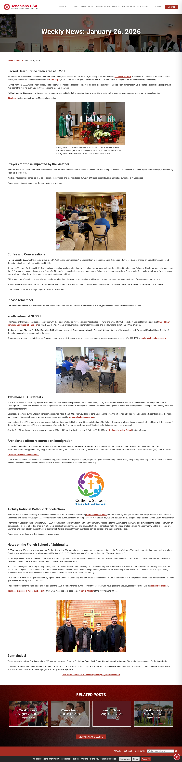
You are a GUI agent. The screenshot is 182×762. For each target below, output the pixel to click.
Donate (171, 7)
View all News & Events (91, 737)
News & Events (15, 60)
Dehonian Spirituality (106, 7)
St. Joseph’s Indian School (120, 430)
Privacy (117, 751)
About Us (63, 7)
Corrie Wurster (87, 591)
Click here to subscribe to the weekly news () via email (91, 674)
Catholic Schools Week (96, 514)
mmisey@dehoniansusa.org (153, 338)
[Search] (175, 751)
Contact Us (143, 7)
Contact (128, 751)
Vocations (127, 7)
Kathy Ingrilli (54, 80)
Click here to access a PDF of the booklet (26, 591)
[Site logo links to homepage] (21, 7)
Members (158, 7)
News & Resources (81, 7)
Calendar (139, 751)
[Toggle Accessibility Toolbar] (177, 757)
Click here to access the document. (23, 454)
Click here (12, 98)
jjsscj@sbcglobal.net (159, 586)
